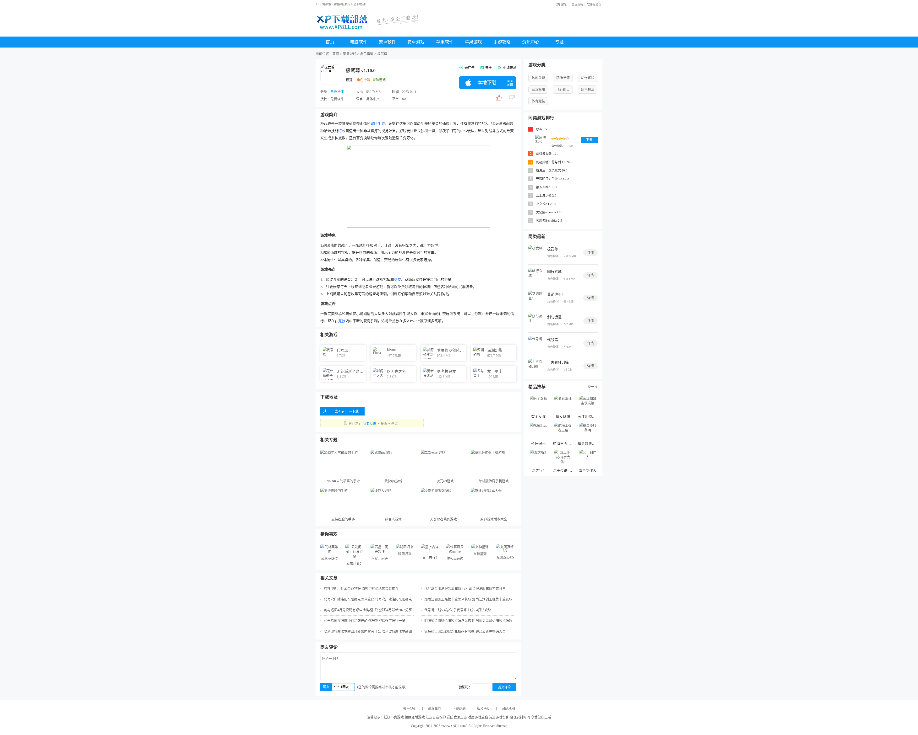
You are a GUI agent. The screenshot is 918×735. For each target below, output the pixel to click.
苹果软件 (444, 42)
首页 (330, 42)
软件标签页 (594, 4)
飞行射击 (563, 89)
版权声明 (483, 708)
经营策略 (538, 89)
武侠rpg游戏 (393, 481)
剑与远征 (554, 317)
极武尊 (552, 249)
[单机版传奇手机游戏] (493, 463)
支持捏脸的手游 (343, 519)
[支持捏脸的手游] (343, 501)
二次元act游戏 (443, 481)
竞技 (341, 321)
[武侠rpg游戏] (393, 463)
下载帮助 (459, 708)
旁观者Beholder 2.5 (549, 220)
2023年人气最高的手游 (343, 481)
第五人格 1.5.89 (546, 187)
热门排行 (562, 4)
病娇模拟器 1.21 (547, 153)
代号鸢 (552, 340)
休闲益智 (538, 78)
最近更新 (577, 4)
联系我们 (434, 708)
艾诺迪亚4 (555, 294)
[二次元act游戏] (443, 463)
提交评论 (504, 687)
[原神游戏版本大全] (493, 501)
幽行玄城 (554, 272)
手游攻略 (502, 42)
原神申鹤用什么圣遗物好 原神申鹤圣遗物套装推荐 (361, 588)
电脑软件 (358, 42)
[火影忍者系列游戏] (443, 501)
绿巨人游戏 (393, 519)
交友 (397, 280)
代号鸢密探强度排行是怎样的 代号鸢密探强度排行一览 (364, 621)
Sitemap (501, 726)
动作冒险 (587, 78)
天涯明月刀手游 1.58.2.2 (552, 179)
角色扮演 (366, 54)
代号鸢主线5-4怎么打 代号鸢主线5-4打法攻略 (457, 610)
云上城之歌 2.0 (546, 195)
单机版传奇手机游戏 (494, 481)
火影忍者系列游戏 (443, 519)
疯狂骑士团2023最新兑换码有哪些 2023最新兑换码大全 (465, 631)
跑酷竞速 (563, 78)
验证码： (466, 687)
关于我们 (409, 708)
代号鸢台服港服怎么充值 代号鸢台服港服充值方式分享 (465, 588)
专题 (559, 42)
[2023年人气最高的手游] (343, 463)
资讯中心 (530, 42)
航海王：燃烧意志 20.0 (551, 170)
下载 (589, 140)
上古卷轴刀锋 (558, 362)
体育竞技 (538, 101)
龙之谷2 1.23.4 (546, 204)
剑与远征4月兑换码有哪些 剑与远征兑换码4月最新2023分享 (368, 610)
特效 (341, 131)
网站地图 (508, 708)
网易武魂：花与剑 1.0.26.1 (554, 162)
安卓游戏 (416, 42)
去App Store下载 (347, 411)
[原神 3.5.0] (542, 142)
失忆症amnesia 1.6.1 (549, 212)
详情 (590, 252)
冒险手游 (378, 124)
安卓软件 (387, 42)
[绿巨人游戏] (393, 501)
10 (530, 220)
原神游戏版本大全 (493, 519)
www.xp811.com (454, 726)
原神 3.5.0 (542, 129)
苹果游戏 (473, 42)
